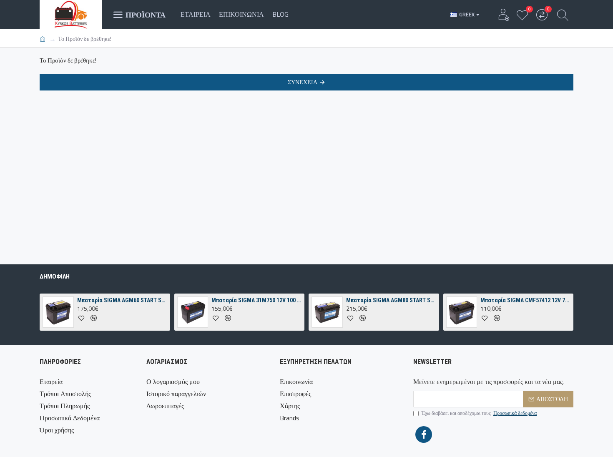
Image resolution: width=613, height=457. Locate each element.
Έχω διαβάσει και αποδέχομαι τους (479, 413)
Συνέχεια (302, 82)
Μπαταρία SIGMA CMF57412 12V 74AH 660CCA (525, 300)
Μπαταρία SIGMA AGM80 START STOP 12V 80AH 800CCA (391, 300)
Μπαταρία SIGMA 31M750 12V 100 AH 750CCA (256, 300)
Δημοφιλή (55, 276)
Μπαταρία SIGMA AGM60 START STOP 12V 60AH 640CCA (122, 300)
